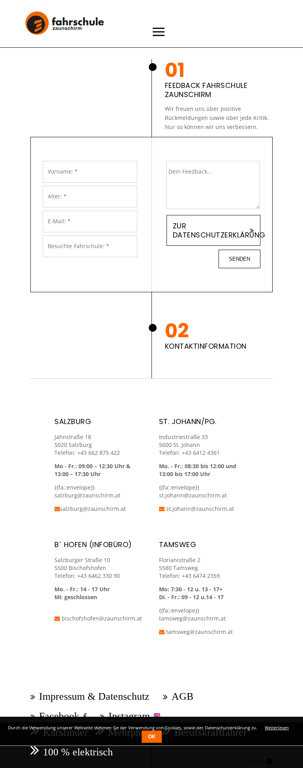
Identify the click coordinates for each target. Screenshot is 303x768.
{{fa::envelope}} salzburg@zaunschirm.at (87, 491)
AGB (182, 696)
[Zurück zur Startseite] (70, 39)
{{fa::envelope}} (179, 487)
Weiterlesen (277, 728)
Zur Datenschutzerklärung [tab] (216, 230)
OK (151, 737)
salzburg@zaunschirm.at (93, 508)
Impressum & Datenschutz (94, 696)
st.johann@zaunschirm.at (193, 495)
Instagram (129, 716)
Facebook (59, 716)
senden (239, 259)
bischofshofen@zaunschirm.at (101, 618)
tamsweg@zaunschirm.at (192, 618)
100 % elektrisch (78, 752)
